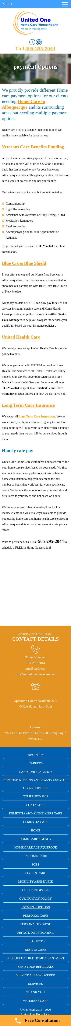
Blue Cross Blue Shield (24, 263)
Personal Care (35, 915)
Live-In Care (35, 873)
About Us (35, 755)
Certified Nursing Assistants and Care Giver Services (35, 784)
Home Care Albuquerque (35, 847)
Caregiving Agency (35, 772)
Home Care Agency (35, 839)
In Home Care (35, 856)
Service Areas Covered (35, 975)
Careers (36, 763)
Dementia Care (35, 822)
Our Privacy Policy (35, 898)
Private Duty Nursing (35, 932)
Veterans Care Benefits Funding (33, 146)
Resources (35, 941)
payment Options (35, 907)
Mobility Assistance (35, 881)
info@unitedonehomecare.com (35, 674)
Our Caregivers (35, 890)
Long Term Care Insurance (28, 405)
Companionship (35, 796)
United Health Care (21, 337)
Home (35, 830)
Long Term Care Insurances (37, 416)
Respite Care (35, 949)
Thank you (35, 992)
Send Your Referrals (36, 966)
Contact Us (35, 805)
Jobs (35, 864)
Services (35, 984)
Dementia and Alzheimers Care (35, 813)
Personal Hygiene (35, 924)
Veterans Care (35, 1001)
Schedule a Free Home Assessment (35, 958)
